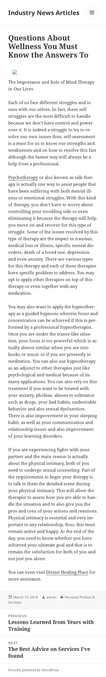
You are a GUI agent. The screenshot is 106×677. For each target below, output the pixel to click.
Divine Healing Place (67, 572)
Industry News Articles (43, 12)
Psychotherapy (23, 177)
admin (51, 597)
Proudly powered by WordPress (33, 670)
